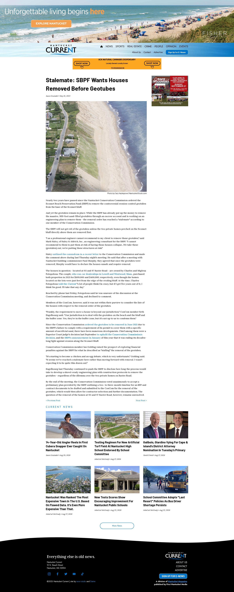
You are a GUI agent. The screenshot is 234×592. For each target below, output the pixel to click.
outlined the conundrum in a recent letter (76, 254)
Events (183, 46)
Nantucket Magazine (177, 581)
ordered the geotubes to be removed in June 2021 (111, 324)
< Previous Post (53, 400)
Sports (120, 46)
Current (72, 283)
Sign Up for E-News (177, 52)
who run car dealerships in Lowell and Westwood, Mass (102, 274)
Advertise (158, 52)
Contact (147, 52)
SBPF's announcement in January (83, 337)
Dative (92, 581)
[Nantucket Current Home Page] (61, 50)
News (109, 46)
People (159, 46)
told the (63, 283)
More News (117, 525)
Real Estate (134, 46)
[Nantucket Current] (173, 555)
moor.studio (81, 581)
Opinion (171, 46)
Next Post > (141, 400)
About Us (136, 52)
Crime (148, 46)
